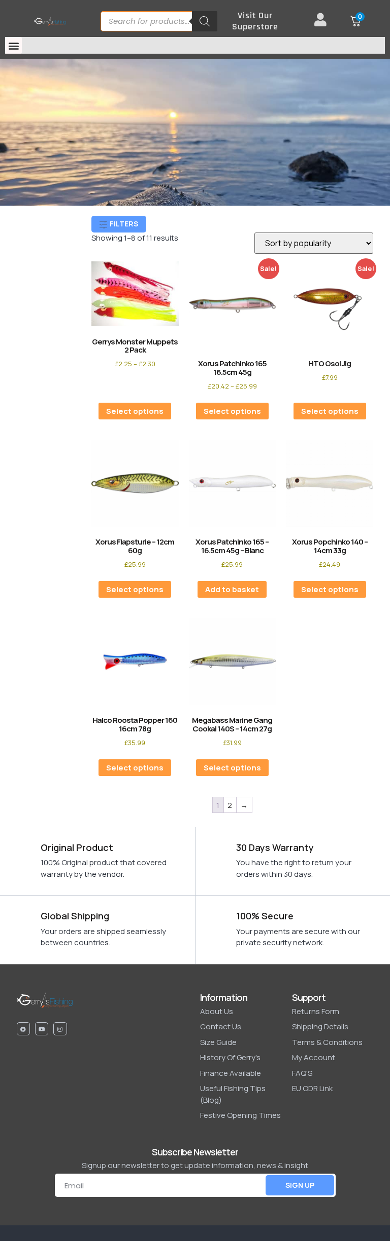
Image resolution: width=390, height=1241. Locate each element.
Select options (135, 411)
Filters (123, 223)
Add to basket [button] (232, 589)
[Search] (204, 21)
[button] (13, 45)
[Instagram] (60, 1028)
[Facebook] (23, 1028)
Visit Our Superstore (255, 21)
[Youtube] (41, 1028)
